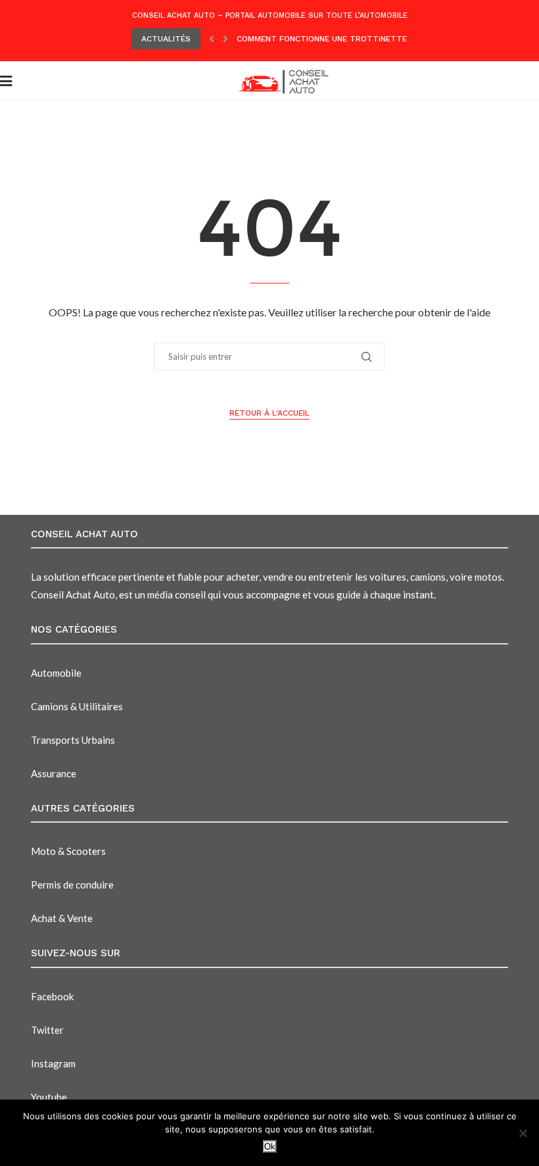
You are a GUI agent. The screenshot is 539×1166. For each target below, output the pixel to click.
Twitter (47, 1030)
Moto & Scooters (68, 851)
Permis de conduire (72, 884)
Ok (269, 1147)
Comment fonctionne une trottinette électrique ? (350, 38)
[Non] (522, 1133)
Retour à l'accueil (269, 413)
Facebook (52, 996)
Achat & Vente (62, 918)
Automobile (56, 673)
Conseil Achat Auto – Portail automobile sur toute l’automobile (270, 15)
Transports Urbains (73, 740)
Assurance (53, 773)
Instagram (53, 1063)
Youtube (49, 1097)
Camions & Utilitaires (77, 706)
